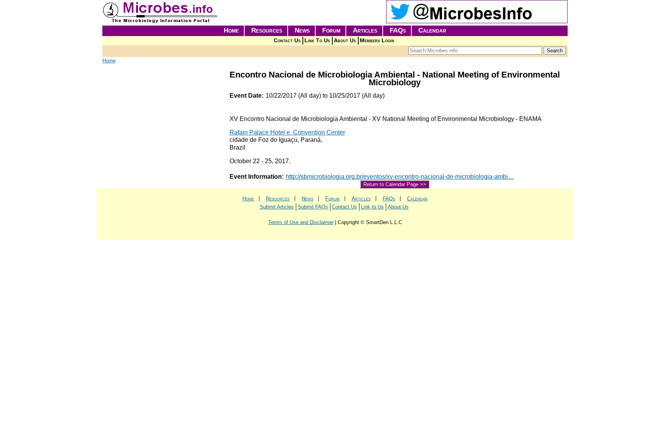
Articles (365, 30)
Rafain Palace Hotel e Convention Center (287, 132)
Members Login (377, 40)
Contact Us (287, 40)
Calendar (432, 30)
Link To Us (317, 40)
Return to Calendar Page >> (394, 184)
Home (231, 30)
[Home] (160, 21)
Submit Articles (277, 207)
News (302, 30)
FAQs (398, 30)
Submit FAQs (313, 207)
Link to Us (372, 207)
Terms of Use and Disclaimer (300, 222)
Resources (266, 30)
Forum (331, 30)
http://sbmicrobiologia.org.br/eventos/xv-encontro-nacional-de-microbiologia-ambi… (400, 176)
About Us (345, 40)
